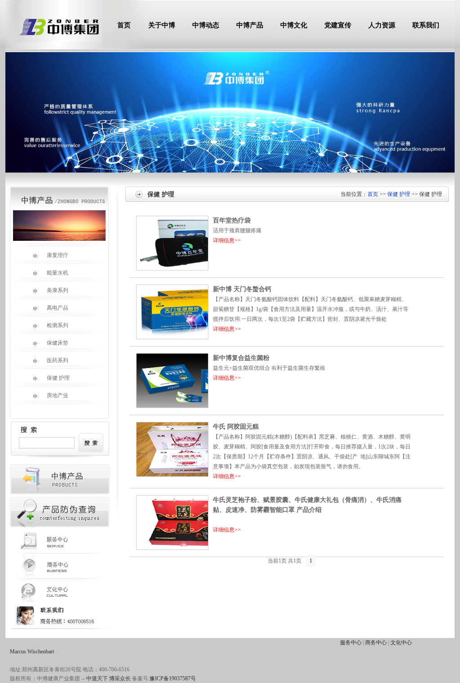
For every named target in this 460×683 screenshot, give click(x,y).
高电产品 (57, 308)
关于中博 (161, 25)
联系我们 (425, 25)
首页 (124, 25)
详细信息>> (227, 240)
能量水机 (57, 273)
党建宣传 (337, 25)
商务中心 (376, 642)
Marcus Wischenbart (32, 651)
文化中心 (401, 642)
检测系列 (57, 325)
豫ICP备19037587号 (173, 678)
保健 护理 (58, 378)
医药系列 (57, 360)
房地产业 (57, 395)
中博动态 (205, 25)
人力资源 (381, 25)
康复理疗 (57, 255)
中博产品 (249, 25)
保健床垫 (57, 343)
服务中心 (351, 642)
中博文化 (293, 25)
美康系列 (57, 290)
